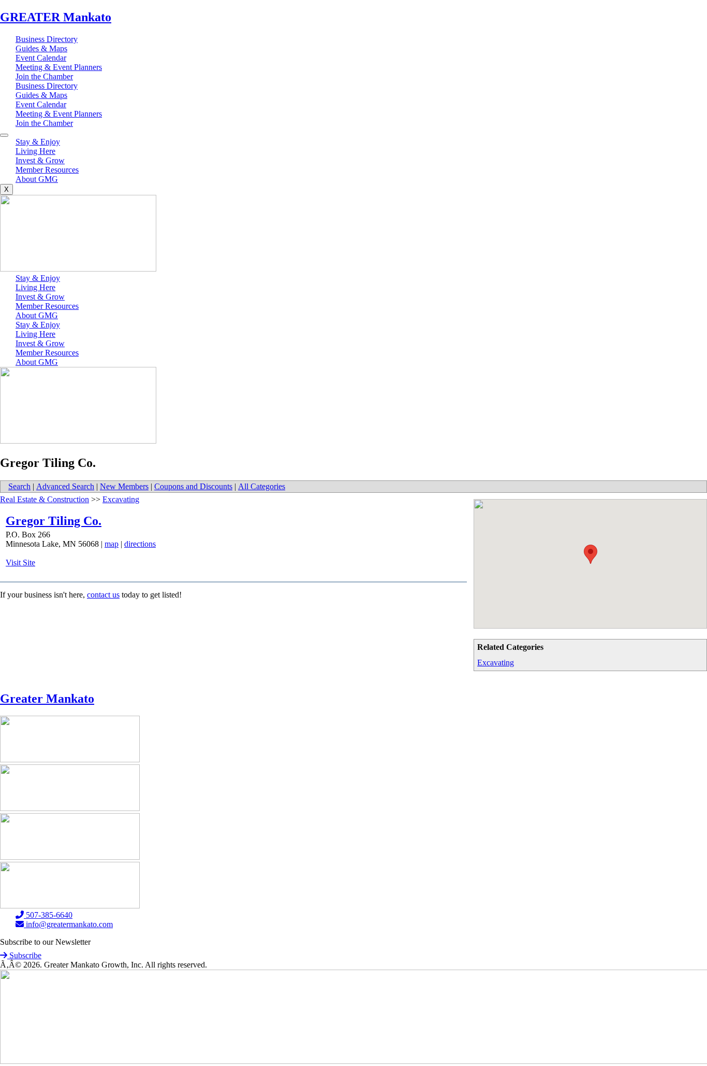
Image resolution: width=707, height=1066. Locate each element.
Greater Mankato (47, 698)
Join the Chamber (44, 76)
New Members (124, 486)
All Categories (261, 486)
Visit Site (20, 562)
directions (140, 543)
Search (19, 486)
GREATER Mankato (55, 17)
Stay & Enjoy (38, 141)
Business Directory (47, 39)
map (112, 543)
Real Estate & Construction (44, 499)
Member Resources (47, 169)
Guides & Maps (41, 48)
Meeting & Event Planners (59, 67)
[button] (590, 554)
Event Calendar (41, 57)
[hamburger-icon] (4, 135)
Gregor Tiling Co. (53, 521)
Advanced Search (65, 486)
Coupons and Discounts (193, 486)
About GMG (37, 179)
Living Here (35, 151)
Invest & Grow (40, 160)
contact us (103, 594)
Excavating (495, 662)
